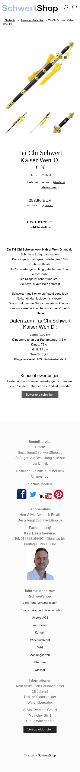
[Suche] (64, 8)
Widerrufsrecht (40, 640)
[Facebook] (21, 498)
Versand (49, 205)
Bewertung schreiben (40, 394)
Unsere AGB (40, 617)
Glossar (40, 669)
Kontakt (40, 632)
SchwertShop (47, 755)
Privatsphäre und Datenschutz (40, 610)
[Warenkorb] (73, 8)
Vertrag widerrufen (40, 729)
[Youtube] (45, 498)
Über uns (40, 662)
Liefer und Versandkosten (40, 602)
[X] (33, 498)
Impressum (40, 625)
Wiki (40, 647)
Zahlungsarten (40, 655)
